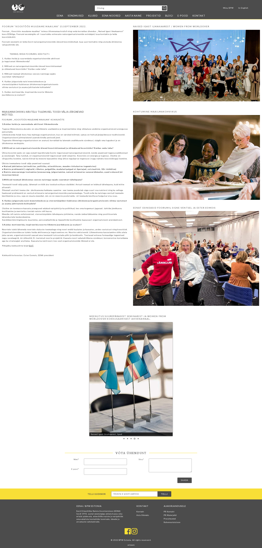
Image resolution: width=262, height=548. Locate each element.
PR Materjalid (170, 454)
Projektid (153, 15)
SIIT (31, 246)
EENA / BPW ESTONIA (35, 8)
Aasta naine (133, 15)
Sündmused (76, 15)
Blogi (169, 15)
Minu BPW (228, 8)
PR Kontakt (169, 450)
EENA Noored (111, 15)
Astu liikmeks (142, 454)
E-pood (183, 15)
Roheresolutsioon (172, 461)
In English (243, 8)
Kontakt (198, 15)
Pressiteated (170, 457)
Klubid (93, 15)
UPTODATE (131, 483)
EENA (60, 15)
